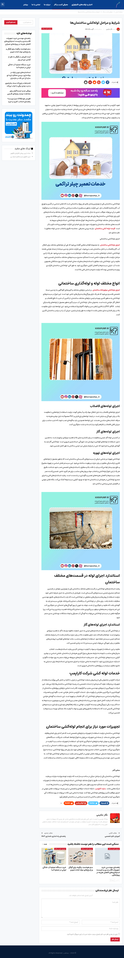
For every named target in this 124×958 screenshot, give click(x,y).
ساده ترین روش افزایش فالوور (20, 153)
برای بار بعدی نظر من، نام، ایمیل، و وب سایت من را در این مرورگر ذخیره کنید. (92, 934)
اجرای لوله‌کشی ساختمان (110, 245)
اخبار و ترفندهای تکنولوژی (82, 4)
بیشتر (25, 4)
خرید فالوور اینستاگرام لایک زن (20, 156)
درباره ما (47, 4)
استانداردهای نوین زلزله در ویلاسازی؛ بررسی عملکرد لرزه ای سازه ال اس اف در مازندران (19, 75)
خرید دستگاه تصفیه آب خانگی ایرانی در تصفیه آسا (19, 66)
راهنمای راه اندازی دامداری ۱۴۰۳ (53, 836)
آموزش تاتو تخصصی (112, 836)
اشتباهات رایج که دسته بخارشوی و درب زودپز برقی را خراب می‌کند (18, 85)
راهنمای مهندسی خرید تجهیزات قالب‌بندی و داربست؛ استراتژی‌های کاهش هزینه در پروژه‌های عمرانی (17, 41)
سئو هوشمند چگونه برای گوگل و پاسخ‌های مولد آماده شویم (18, 50)
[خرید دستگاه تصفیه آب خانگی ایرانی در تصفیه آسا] (53, 856)
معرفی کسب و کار (61, 4)
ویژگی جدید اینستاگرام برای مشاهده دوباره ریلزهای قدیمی (19, 92)
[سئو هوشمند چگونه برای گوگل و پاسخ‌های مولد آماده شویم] (80, 856)
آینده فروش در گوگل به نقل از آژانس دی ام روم (19, 58)
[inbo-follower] (80, 92)
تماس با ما (36, 4)
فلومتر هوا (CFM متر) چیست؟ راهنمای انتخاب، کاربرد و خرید (19, 100)
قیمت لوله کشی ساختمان (105, 228)
